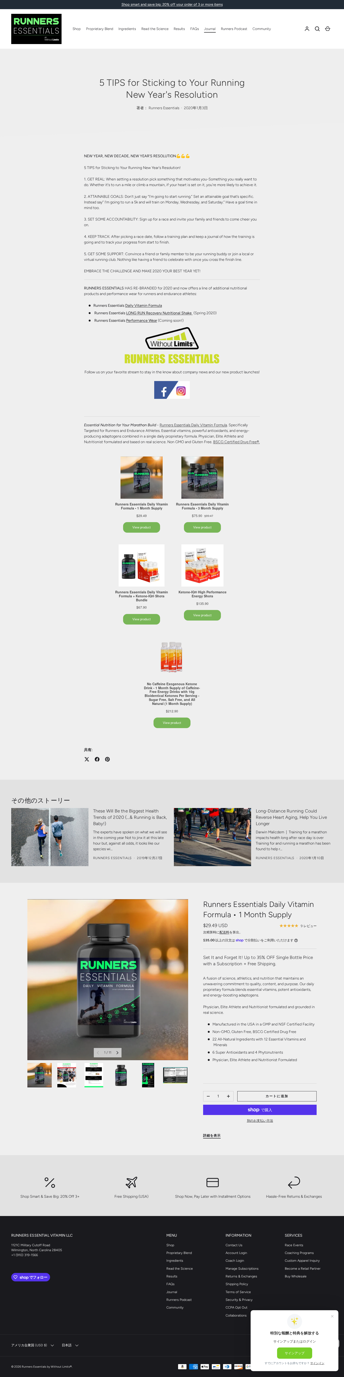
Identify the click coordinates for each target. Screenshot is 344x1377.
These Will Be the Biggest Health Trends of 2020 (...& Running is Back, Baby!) (130, 817)
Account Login (236, 1253)
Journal (210, 29)
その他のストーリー (40, 800)
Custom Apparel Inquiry (302, 1261)
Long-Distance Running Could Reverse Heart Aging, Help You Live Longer (291, 817)
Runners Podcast (234, 29)
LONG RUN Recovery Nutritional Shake (159, 313)
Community (262, 29)
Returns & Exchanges (241, 1276)
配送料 (224, 932)
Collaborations (236, 1315)
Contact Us (234, 1245)
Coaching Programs (299, 1253)
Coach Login (235, 1261)
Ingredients (127, 29)
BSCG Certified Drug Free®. (236, 442)
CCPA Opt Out (236, 1308)
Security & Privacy (239, 1300)
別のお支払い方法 (260, 1121)
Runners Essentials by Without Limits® (47, 1366)
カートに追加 (277, 1096)
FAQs (194, 29)
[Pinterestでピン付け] (107, 759)
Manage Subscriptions (242, 1269)
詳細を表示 (212, 1136)
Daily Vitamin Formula (143, 305)
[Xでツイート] (87, 759)
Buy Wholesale (296, 1276)
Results (179, 29)
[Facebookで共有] (97, 759)
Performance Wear (141, 320)
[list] (107, 979)
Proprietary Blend (99, 29)
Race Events (294, 1245)
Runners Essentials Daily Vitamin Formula (193, 425)
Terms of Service (238, 1292)
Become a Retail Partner (303, 1269)
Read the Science (154, 29)
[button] (317, 29)
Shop (77, 29)
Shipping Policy (237, 1284)
